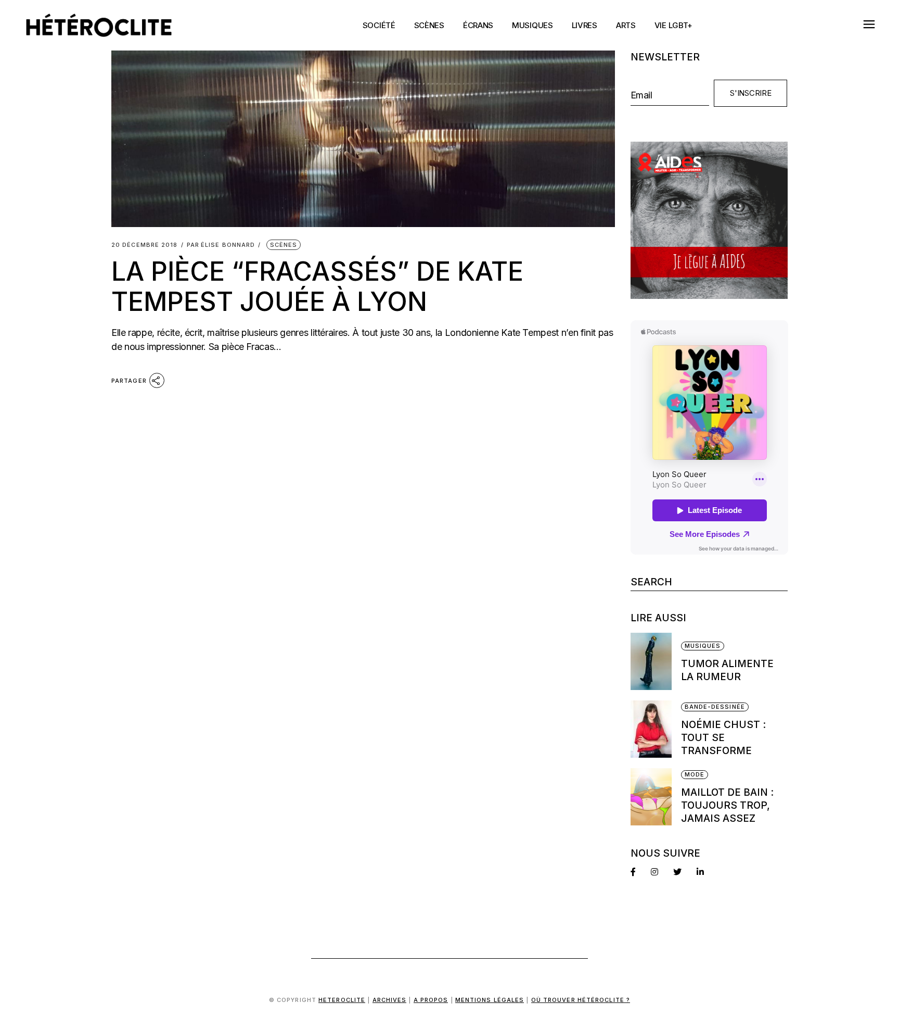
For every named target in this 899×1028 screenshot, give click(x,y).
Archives (390, 1000)
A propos (431, 1000)
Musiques (703, 645)
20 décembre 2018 (144, 245)
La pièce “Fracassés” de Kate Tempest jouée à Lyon (317, 286)
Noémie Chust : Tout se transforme (723, 738)
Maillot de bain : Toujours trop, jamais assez (727, 805)
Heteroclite (341, 1000)
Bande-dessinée (715, 706)
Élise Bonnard (221, 245)
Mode (694, 774)
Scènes (284, 244)
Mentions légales (489, 1000)
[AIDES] (709, 220)
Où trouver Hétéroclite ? (580, 1000)
